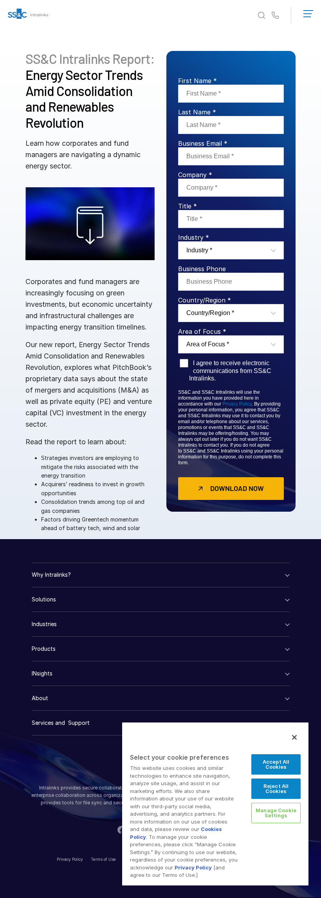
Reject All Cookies (276, 788)
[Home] (29, 15)
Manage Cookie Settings (276, 812)
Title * (187, 206)
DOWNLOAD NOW (237, 488)
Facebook (121, 830)
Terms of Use (103, 859)
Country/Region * (204, 300)
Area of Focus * (202, 331)
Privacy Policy (237, 404)
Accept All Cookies (276, 764)
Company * (195, 175)
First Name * (197, 81)
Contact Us (275, 16)
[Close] (294, 737)
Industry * (193, 237)
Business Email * (202, 143)
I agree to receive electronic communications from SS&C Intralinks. (230, 370)
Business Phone (202, 269)
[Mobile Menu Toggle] (308, 12)
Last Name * (197, 112)
